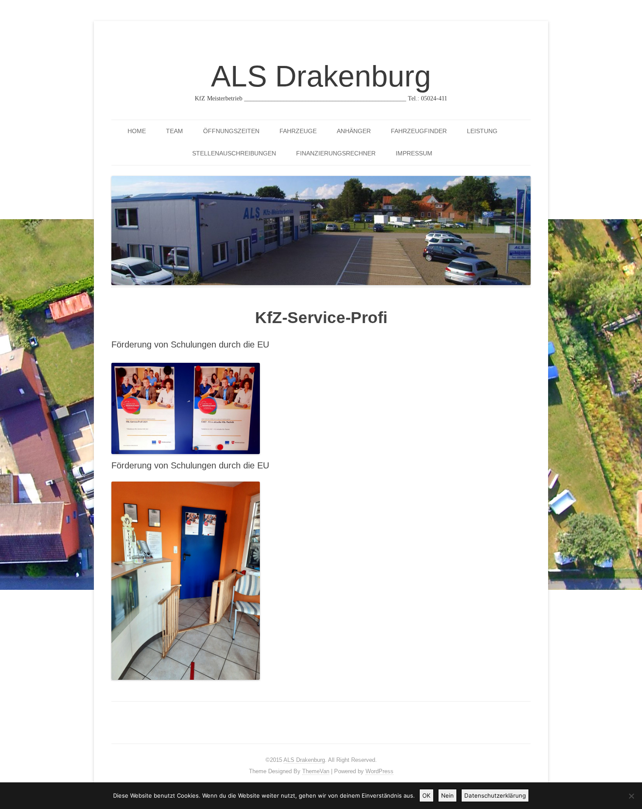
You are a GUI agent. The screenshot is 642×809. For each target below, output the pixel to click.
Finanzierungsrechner (336, 153)
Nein (447, 795)
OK (426, 795)
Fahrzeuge (298, 130)
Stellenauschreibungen (234, 153)
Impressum (414, 153)
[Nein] (631, 796)
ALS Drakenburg (321, 76)
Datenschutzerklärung (495, 795)
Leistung (482, 130)
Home (137, 130)
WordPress (379, 771)
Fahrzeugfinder (419, 130)
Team (174, 130)
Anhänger (354, 130)
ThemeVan (315, 771)
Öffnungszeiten (231, 130)
